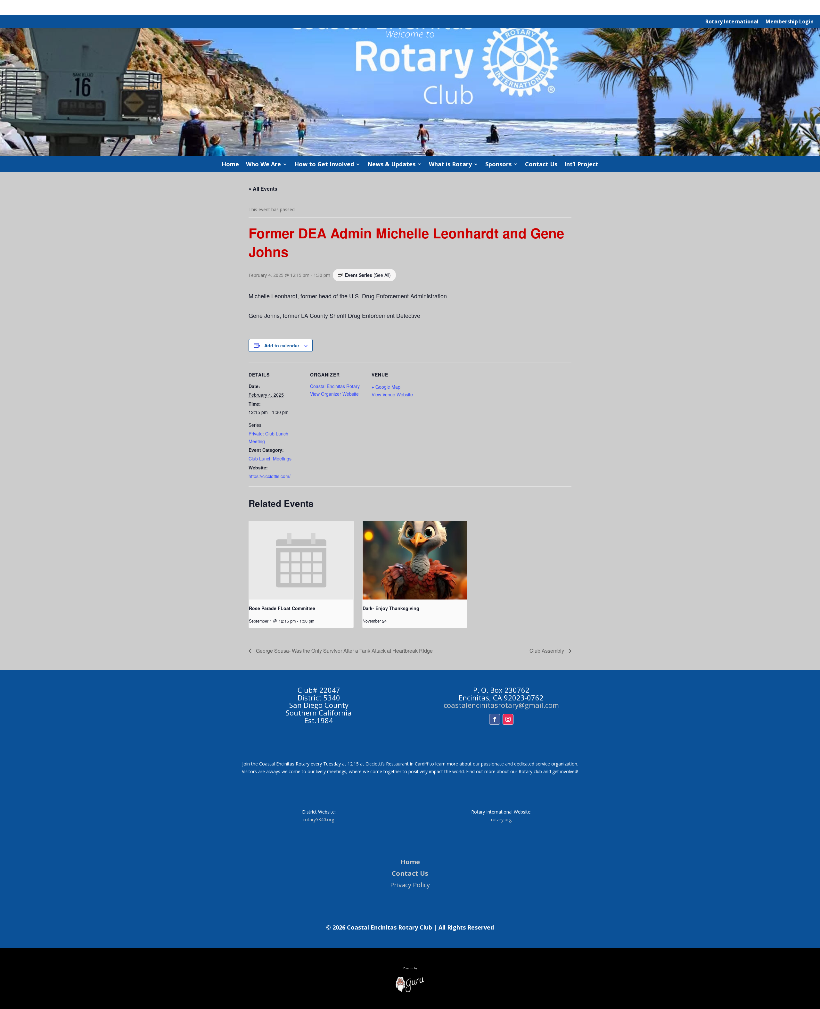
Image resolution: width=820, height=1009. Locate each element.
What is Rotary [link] (450, 165)
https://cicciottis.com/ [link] (270, 476)
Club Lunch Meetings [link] (270, 458)
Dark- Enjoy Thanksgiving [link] (391, 608)
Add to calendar (281, 345)
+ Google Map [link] (386, 387)
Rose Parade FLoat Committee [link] (282, 608)
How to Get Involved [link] (324, 165)
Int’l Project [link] (581, 165)
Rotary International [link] (731, 22)
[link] (382, 275)
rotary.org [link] (501, 819)
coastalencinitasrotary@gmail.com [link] (501, 705)
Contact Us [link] (541, 165)
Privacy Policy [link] (410, 885)
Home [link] (230, 165)
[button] (494, 719)
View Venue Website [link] (392, 394)
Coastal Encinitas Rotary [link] (335, 386)
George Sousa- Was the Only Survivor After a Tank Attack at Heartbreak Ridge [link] (344, 650)
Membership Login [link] (790, 22)
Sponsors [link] (498, 165)
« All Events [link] (263, 188)
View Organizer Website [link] (334, 394)
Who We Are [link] (263, 165)
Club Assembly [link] (547, 650)
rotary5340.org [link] (318, 819)
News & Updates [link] (391, 165)
